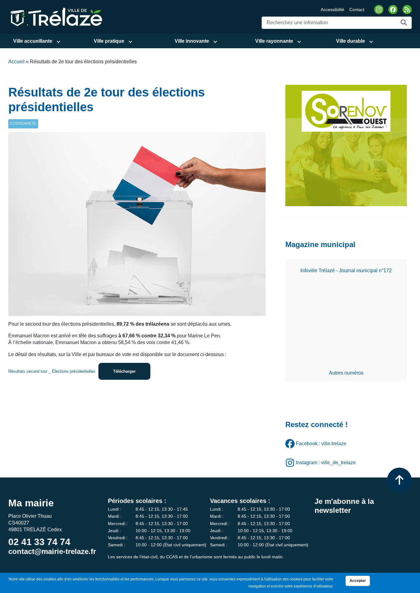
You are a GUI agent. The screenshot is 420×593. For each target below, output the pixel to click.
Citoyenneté (23, 123)
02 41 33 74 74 (39, 541)
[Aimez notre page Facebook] (393, 9)
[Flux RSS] (407, 9)
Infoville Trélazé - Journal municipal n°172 (346, 270)
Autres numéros (346, 372)
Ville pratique (109, 41)
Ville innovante (192, 41)
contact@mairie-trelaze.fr (52, 551)
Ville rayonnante (274, 41)
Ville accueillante (32, 41)
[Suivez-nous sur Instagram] (378, 9)
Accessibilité (332, 9)
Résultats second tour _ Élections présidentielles (51, 371)
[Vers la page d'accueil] (55, 16)
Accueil (16, 61)
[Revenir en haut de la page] (399, 480)
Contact (356, 9)
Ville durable (350, 41)
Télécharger (124, 371)
